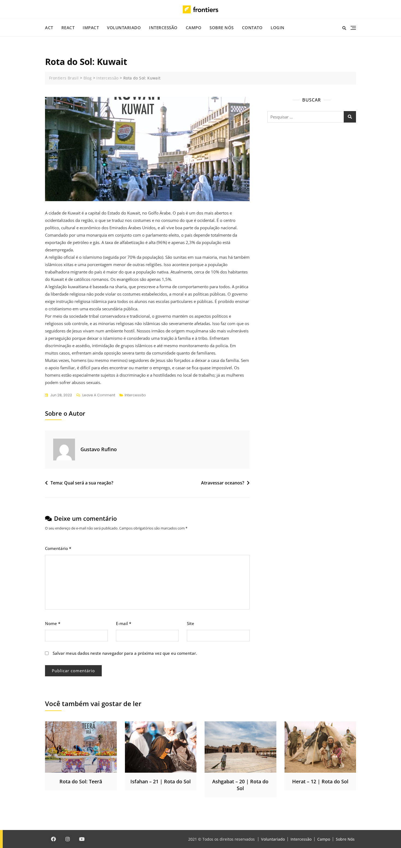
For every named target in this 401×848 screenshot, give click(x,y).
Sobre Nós (222, 27)
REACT (68, 27)
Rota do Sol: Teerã (80, 781)
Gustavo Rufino (98, 449)
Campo (194, 27)
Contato (252, 27)
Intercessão (163, 27)
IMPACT (91, 27)
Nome (52, 623)
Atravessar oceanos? (222, 483)
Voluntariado (124, 27)
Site (190, 623)
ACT (49, 27)
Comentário (58, 548)
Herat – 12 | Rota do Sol (320, 781)
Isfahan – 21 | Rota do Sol (160, 781)
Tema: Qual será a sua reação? (81, 483)
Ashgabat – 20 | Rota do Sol (240, 785)
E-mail (123, 623)
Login (278, 27)
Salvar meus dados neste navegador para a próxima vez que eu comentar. (125, 653)
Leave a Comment (98, 395)
